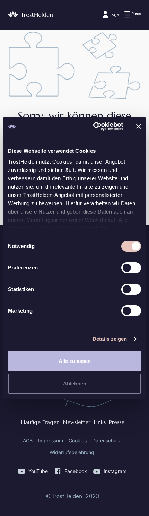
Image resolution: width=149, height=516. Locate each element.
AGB (28, 440)
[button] (133, 15)
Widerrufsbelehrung (72, 452)
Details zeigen (110, 339)
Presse (116, 422)
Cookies (78, 440)
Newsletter (76, 422)
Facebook (75, 471)
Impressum (50, 440)
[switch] (131, 267)
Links (100, 422)
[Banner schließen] (138, 126)
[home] (30, 14)
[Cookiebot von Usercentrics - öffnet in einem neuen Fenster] (93, 126)
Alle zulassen (75, 361)
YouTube (38, 471)
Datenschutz (106, 440)
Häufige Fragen (40, 422)
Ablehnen (74, 383)
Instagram (115, 471)
